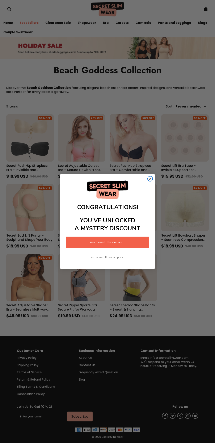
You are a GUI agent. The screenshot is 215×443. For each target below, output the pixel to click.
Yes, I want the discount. (107, 242)
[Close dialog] (150, 178)
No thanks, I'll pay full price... (107, 257)
